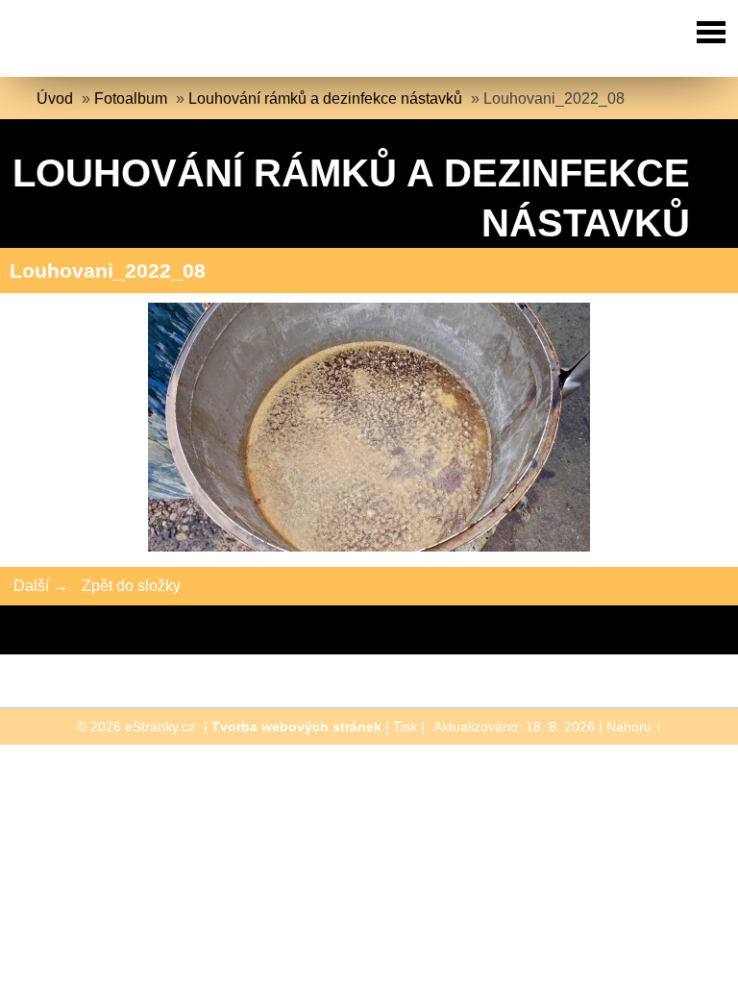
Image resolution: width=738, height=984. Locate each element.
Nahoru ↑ (634, 726)
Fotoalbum (130, 98)
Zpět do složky (131, 586)
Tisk (405, 726)
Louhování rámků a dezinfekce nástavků (325, 98)
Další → (40, 586)
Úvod (55, 98)
